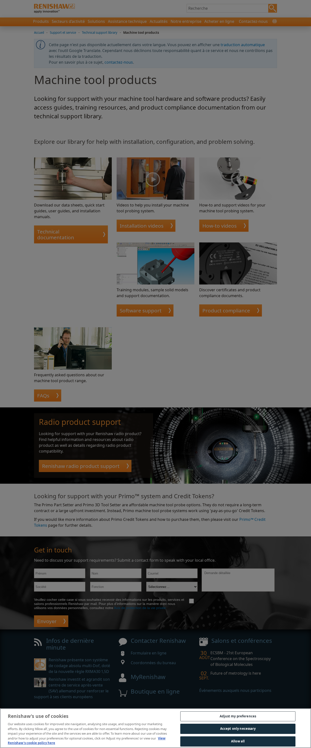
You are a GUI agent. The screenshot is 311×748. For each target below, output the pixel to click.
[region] (155, 728)
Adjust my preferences (238, 716)
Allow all (238, 741)
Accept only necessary (238, 728)
